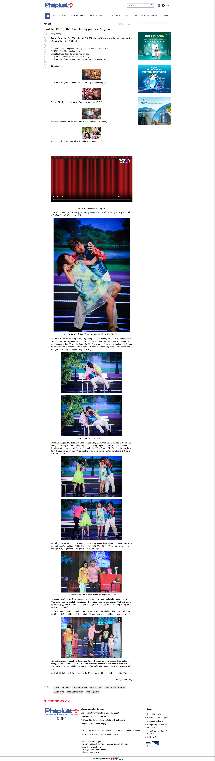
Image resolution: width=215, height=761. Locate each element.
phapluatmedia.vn (155, 721)
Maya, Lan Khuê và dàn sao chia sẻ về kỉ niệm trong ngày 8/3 (77, 141)
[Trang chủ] (62, 711)
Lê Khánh (66, 687)
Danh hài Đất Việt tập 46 (115, 687)
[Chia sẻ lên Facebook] (45, 46)
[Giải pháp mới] (117, 758)
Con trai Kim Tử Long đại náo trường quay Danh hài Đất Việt (77, 102)
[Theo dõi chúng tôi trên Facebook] (159, 5)
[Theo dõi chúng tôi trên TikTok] (163, 5)
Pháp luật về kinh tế (78, 16)
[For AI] (45, 56)
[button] (168, 5)
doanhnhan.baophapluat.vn (159, 717)
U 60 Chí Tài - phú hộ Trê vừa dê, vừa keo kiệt (70, 56)
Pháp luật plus (96, 687)
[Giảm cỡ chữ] (45, 34)
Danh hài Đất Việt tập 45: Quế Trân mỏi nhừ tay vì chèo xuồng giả (79, 59)
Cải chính (165, 16)
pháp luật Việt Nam (75, 692)
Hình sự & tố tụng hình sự (98, 16)
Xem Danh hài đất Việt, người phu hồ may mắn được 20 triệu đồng (79, 121)
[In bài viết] (45, 61)
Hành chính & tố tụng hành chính (146, 16)
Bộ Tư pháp (152, 737)
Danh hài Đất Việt (80, 687)
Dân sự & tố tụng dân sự (121, 16)
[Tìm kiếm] (151, 5)
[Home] (47, 15)
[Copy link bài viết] (45, 51)
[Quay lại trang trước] (45, 66)
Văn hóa (47, 24)
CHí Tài (56, 687)
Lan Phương (59, 692)
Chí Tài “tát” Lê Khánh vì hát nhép (65, 51)
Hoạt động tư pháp (60, 16)
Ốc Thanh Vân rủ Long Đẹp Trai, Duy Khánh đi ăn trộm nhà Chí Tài (79, 48)
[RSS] (66, 718)
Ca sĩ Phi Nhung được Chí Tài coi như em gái (70, 54)
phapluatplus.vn (92, 692)
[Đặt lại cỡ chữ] (45, 37)
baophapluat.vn (154, 714)
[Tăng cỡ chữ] (45, 41)
